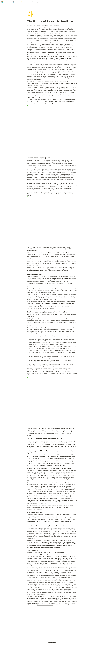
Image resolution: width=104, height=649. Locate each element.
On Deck (44, 356)
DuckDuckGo (43, 87)
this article (53, 493)
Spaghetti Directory (55, 42)
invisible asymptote (32, 465)
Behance (31, 185)
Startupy (42, 446)
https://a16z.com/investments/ (37, 594)
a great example (35, 52)
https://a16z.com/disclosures (45, 605)
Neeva (51, 87)
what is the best (52, 38)
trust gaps (30, 258)
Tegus (52, 360)
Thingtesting (32, 350)
